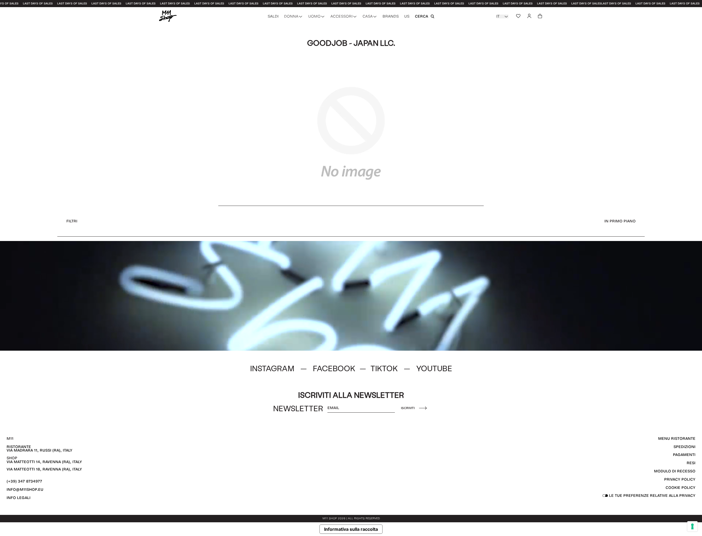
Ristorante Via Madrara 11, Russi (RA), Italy (39, 448)
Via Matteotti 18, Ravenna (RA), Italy (44, 469)
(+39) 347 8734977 (24, 481)
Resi (691, 463)
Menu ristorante (676, 438)
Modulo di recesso (674, 471)
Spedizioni (684, 447)
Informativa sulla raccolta (351, 529)
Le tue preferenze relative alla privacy (651, 495)
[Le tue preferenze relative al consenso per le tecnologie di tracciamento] (692, 526)
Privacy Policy (679, 479)
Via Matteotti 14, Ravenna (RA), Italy (44, 462)
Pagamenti (684, 454)
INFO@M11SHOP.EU (25, 489)
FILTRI (71, 221)
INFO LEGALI (18, 498)
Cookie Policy (680, 487)
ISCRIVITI (408, 408)
